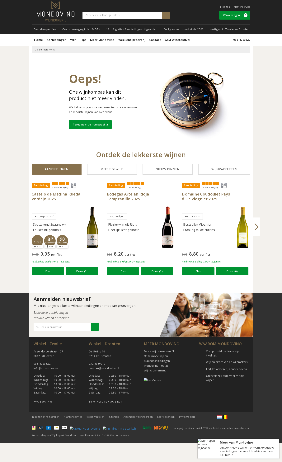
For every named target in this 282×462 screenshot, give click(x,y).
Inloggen (225, 6)
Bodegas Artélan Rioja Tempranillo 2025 (128, 196)
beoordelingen (117, 435)
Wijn (73, 40)
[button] (37, 241)
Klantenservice (242, 6)
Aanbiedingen (56, 40)
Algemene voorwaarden (138, 416)
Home (38, 40)
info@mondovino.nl (46, 368)
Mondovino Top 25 (156, 365)
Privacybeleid (187, 416)
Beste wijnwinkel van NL (159, 351)
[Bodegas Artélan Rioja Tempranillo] (167, 227)
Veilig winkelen (96, 416)
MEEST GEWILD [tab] (112, 169)
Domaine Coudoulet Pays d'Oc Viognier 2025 (206, 196)
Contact (155, 40)
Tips (83, 40)
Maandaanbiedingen (157, 361)
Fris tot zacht (192, 216)
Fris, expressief (44, 216)
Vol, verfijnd (117, 216)
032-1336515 (97, 363)
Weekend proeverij (131, 40)
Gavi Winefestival (177, 40)
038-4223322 (241, 39)
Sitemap (114, 416)
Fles (47, 271)
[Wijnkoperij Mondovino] (55, 11)
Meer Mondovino (102, 40)
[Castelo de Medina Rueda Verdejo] (92, 227)
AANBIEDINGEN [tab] (56, 169)
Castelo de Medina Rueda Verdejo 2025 (56, 196)
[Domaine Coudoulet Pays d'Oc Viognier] (242, 227)
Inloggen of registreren (45, 416)
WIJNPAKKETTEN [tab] (224, 169)
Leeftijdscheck (166, 416)
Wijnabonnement (155, 370)
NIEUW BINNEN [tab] (168, 169)
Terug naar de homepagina (90, 124)
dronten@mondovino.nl (104, 368)
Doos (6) (81, 271)
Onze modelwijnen (156, 356)
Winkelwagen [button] (234, 15)
